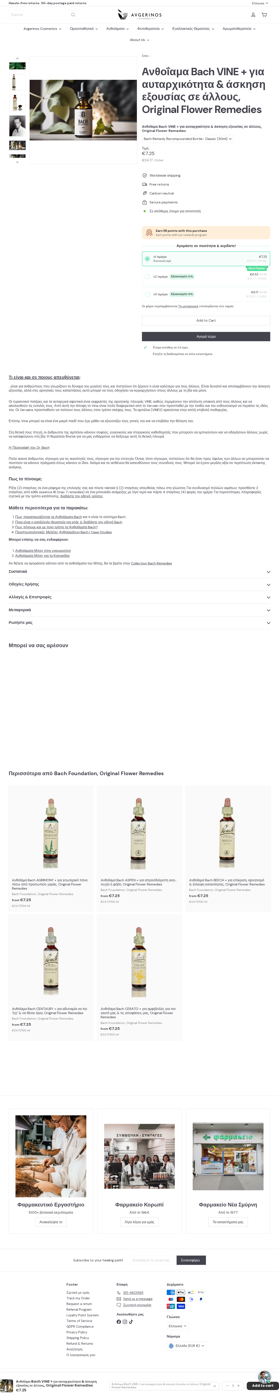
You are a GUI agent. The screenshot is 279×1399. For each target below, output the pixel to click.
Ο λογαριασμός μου (80, 1355)
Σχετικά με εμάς (78, 1292)
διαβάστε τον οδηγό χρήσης (81, 496)
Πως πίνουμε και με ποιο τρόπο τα (56, 527)
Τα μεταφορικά (188, 306)
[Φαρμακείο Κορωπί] (139, 1156)
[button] (206, 259)
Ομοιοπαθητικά (82, 28)
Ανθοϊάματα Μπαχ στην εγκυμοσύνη (43, 550)
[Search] (73, 15)
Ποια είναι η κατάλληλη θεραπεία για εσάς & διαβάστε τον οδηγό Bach (68, 522)
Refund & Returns (79, 1343)
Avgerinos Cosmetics (41, 28)
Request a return (79, 1304)
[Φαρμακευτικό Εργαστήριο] (50, 1156)
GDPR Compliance (80, 1326)
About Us (138, 40)
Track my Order (78, 1298)
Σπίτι (145, 56)
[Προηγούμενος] (17, 59)
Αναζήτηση (74, 1349)
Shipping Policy (77, 1338)
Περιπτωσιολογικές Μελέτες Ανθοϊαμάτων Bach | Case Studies (63, 532)
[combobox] (43, 15)
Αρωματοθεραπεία (237, 28)
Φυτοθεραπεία (148, 28)
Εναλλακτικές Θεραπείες (191, 28)
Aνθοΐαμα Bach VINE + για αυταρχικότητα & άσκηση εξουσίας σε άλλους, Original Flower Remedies (202, 129)
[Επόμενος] (17, 161)
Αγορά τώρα (206, 336)
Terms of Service (79, 1321)
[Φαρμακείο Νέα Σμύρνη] (228, 1156)
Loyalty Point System (82, 1315)
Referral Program (79, 1309)
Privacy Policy (76, 1332)
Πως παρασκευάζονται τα (35, 517)
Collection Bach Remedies (151, 563)
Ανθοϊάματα (115, 28)
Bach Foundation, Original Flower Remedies (109, 773)
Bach (77, 517)
